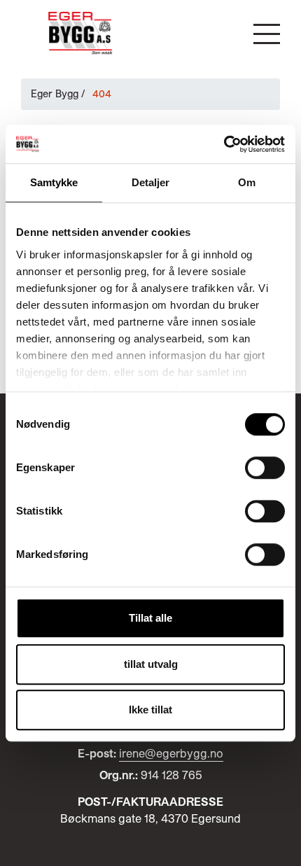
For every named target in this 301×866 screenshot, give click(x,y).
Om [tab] (246, 182)
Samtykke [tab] (54, 182)
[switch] (265, 467)
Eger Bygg (54, 93)
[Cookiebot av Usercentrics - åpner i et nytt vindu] (223, 144)
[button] (266, 34)
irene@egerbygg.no (171, 753)
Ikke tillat (150, 709)
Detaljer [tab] (151, 182)
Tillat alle (150, 618)
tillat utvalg (151, 664)
